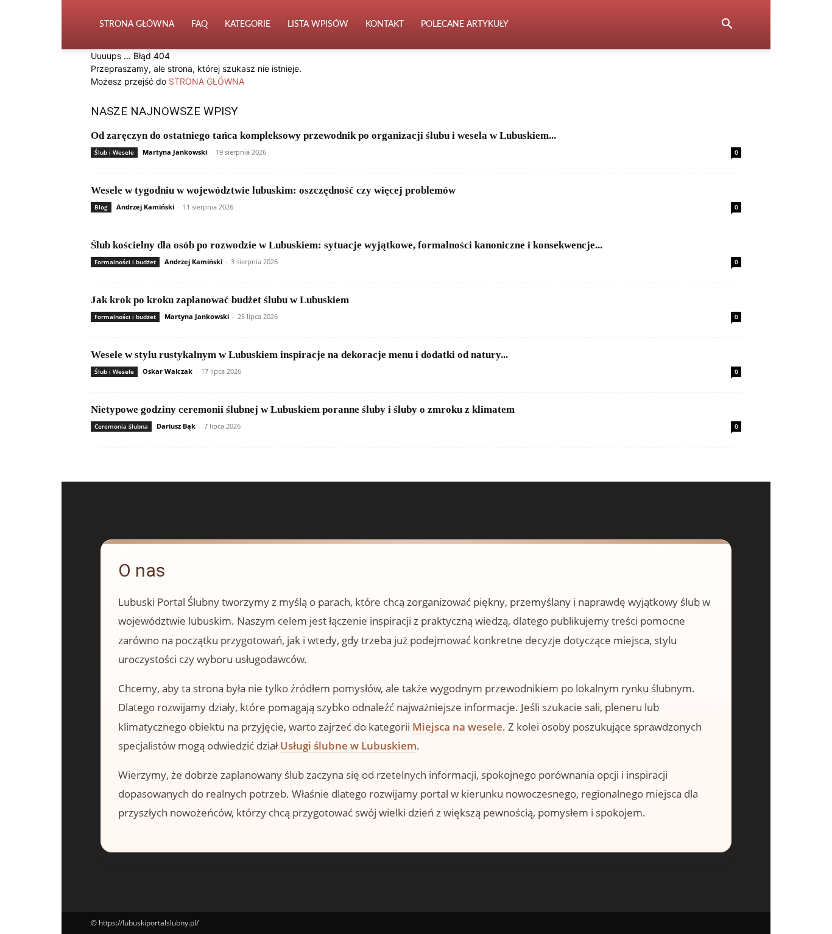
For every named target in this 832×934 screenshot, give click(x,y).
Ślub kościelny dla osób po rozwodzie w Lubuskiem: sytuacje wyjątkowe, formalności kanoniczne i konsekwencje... (346, 245)
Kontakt (384, 24)
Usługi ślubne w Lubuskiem (348, 746)
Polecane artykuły (465, 24)
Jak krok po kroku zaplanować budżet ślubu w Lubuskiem (220, 300)
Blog (101, 207)
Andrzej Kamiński (145, 206)
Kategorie (247, 24)
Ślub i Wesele (114, 152)
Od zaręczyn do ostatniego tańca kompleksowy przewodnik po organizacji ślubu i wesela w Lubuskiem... (323, 135)
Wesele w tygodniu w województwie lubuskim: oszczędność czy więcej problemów (273, 190)
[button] (726, 25)
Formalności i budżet (125, 262)
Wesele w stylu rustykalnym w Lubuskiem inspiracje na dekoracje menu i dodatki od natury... (299, 354)
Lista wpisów (317, 24)
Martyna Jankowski (175, 151)
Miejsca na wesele (457, 727)
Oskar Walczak (167, 371)
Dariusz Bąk (176, 425)
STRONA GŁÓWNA (206, 81)
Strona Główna (136, 24)
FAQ (199, 24)
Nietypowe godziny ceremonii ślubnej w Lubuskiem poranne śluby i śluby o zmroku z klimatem (303, 409)
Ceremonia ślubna (121, 426)
